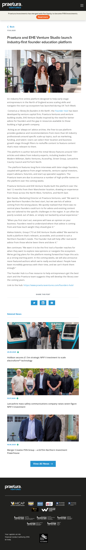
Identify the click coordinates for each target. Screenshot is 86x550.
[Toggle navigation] (82, 5)
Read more (43, 17)
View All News (43, 464)
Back (10, 27)
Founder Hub (61, 110)
